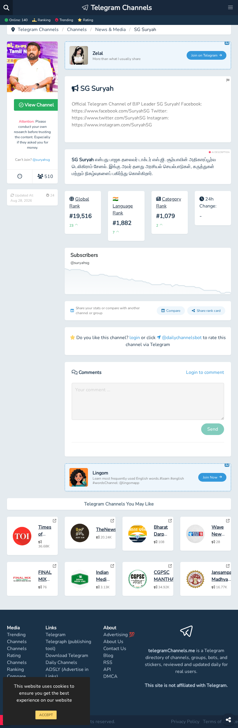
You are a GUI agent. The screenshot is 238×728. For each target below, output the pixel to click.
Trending (66, 20)
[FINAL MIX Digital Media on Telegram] (54, 566)
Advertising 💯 (119, 634)
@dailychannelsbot (181, 337)
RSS (107, 662)
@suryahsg (41, 159)
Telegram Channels (38, 29)
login (134, 337)
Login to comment (205, 372)
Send (212, 429)
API (107, 669)
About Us (113, 641)
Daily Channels (61, 662)
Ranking (44, 20)
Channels (77, 29)
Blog (108, 655)
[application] (148, 271)
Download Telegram (67, 655)
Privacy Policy (185, 721)
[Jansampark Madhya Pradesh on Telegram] (228, 566)
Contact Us (114, 648)
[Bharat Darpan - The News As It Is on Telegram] (170, 520)
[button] (230, 7)
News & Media (110, 29)
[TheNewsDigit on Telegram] (112, 520)
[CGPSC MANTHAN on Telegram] (170, 566)
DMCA (110, 676)
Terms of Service (220, 721)
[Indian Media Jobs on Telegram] (112, 566)
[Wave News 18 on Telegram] (228, 520)
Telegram (56, 634)
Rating (88, 20)
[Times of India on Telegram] (54, 520)
